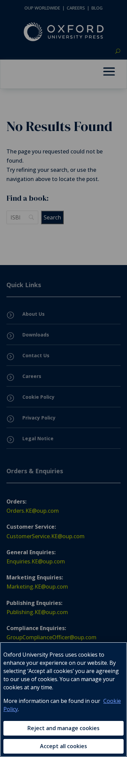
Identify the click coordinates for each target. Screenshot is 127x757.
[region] (63, 699)
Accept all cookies (63, 746)
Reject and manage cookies (63, 728)
